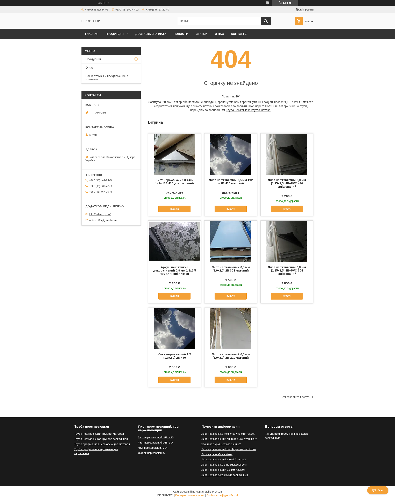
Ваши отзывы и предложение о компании (107, 77)
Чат (380, 490)
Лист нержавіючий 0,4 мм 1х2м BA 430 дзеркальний (174, 181)
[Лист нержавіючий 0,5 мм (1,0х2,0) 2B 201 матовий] (230, 328)
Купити (174, 209)
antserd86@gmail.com (103, 219)
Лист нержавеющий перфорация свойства (228, 449)
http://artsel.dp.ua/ (100, 214)
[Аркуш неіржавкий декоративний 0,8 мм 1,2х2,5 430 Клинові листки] (174, 241)
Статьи (201, 33)
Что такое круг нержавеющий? (221, 444)
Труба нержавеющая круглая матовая (99, 433)
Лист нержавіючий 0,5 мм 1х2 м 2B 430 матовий (231, 181)
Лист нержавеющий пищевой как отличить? (229, 438)
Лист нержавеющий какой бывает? (223, 459)
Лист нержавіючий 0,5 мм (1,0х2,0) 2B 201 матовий (230, 356)
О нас (219, 33)
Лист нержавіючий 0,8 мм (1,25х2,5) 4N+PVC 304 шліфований (287, 270)
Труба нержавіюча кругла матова (248, 110)
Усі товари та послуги (296, 396)
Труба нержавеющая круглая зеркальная (101, 438)
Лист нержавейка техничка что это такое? (228, 433)
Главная (91, 33)
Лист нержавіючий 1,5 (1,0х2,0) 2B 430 (174, 356)
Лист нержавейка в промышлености (224, 464)
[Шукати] (266, 21)
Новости (181, 33)
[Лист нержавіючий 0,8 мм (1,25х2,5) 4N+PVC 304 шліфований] (287, 241)
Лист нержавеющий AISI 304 (155, 442)
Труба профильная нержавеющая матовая (102, 444)
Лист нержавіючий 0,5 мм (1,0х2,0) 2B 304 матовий (230, 269)
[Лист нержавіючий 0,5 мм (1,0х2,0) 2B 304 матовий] (230, 241)
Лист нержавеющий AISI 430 (155, 437)
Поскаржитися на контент (190, 495)
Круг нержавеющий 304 (152, 447)
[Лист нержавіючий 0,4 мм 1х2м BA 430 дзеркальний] (174, 154)
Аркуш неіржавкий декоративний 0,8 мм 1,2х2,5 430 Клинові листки (174, 270)
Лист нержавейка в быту (216, 454)
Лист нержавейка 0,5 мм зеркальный (224, 474)
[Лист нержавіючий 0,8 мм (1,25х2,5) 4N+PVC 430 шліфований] (287, 154)
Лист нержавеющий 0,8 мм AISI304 (223, 469)
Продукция (115, 33)
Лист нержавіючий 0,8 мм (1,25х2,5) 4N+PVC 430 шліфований (287, 183)
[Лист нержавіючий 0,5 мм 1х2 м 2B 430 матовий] (230, 154)
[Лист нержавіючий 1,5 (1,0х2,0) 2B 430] (174, 328)
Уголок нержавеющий (151, 452)
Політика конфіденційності (222, 495)
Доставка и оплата (150, 33)
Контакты (239, 33)
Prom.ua (217, 491)
